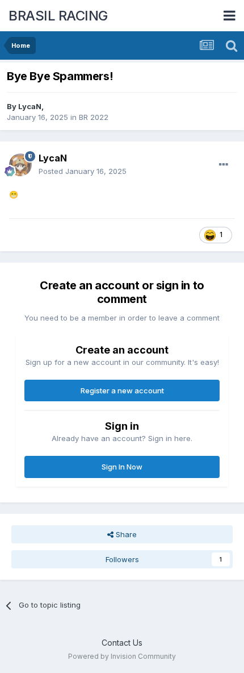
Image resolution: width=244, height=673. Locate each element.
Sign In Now (122, 466)
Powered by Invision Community (122, 656)
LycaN (29, 106)
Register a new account (122, 390)
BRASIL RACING (58, 15)
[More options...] (223, 165)
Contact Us (122, 642)
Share (125, 534)
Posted (83, 171)
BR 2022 (93, 117)
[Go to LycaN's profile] (20, 164)
